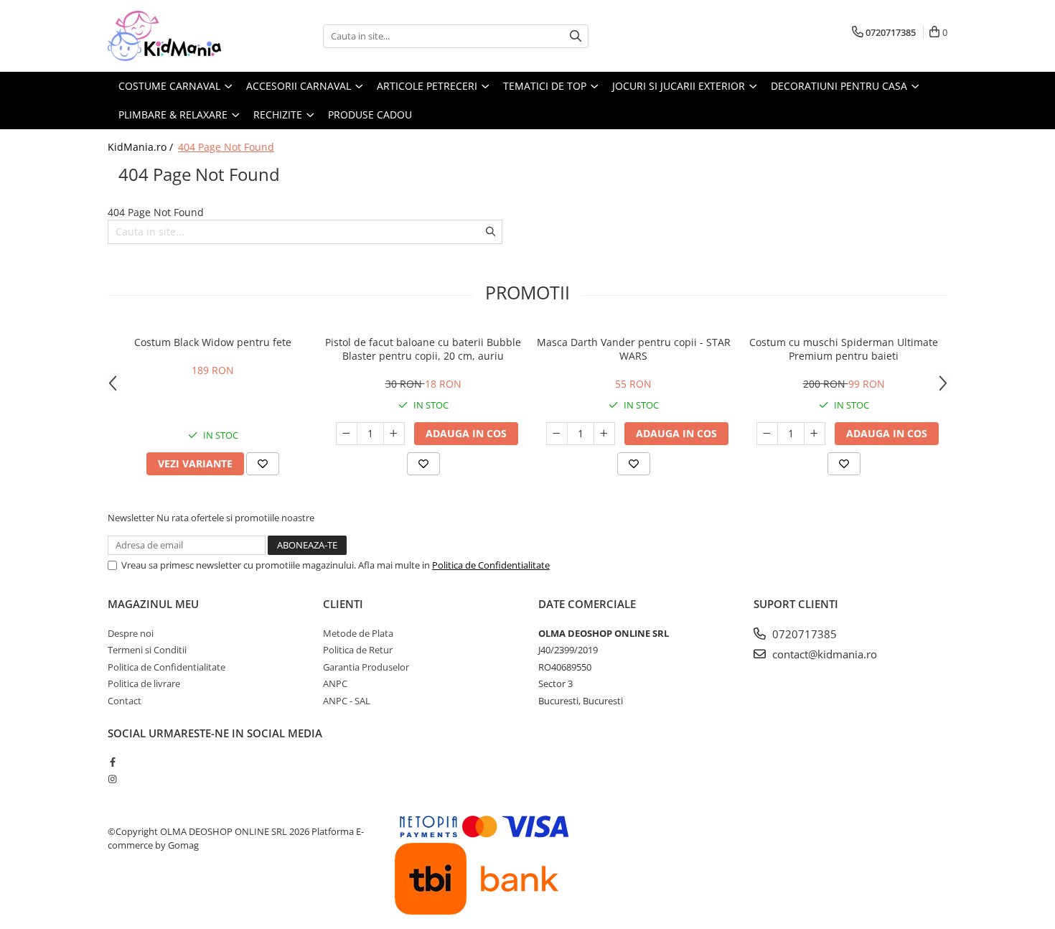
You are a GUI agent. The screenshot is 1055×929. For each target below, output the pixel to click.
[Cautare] (576, 36)
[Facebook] (112, 761)
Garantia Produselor (366, 666)
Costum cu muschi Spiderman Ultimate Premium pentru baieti (843, 349)
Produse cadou (370, 114)
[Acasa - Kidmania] (179, 36)
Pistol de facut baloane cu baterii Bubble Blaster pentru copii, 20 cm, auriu (423, 349)
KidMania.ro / (142, 147)
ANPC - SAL (346, 700)
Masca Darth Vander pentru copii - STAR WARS (634, 349)
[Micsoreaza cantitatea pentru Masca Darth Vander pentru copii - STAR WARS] (557, 433)
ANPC (335, 683)
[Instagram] (112, 778)
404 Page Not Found (226, 147)
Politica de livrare (144, 683)
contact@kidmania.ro (823, 654)
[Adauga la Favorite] (262, 463)
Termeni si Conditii (147, 649)
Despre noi (131, 633)
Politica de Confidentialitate (491, 565)
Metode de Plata (358, 633)
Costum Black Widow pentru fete (212, 342)
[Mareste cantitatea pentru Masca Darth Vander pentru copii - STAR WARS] (604, 433)
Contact (124, 700)
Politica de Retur (358, 649)
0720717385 (803, 634)
